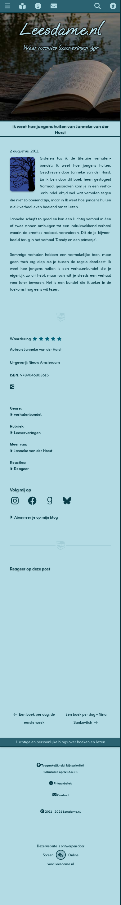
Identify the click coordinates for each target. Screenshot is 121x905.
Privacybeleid (62, 783)
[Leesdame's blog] (22, 6)
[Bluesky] (67, 501)
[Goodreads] (50, 501)
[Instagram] (15, 501)
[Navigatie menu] (7, 6)
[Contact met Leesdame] (53, 6)
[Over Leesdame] (38, 6)
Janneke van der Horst (33, 450)
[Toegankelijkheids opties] (113, 6)
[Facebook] (32, 501)
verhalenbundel (28, 414)
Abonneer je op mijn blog (36, 517)
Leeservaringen (27, 432)
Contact (62, 795)
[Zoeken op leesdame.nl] (97, 6)
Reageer (21, 468)
